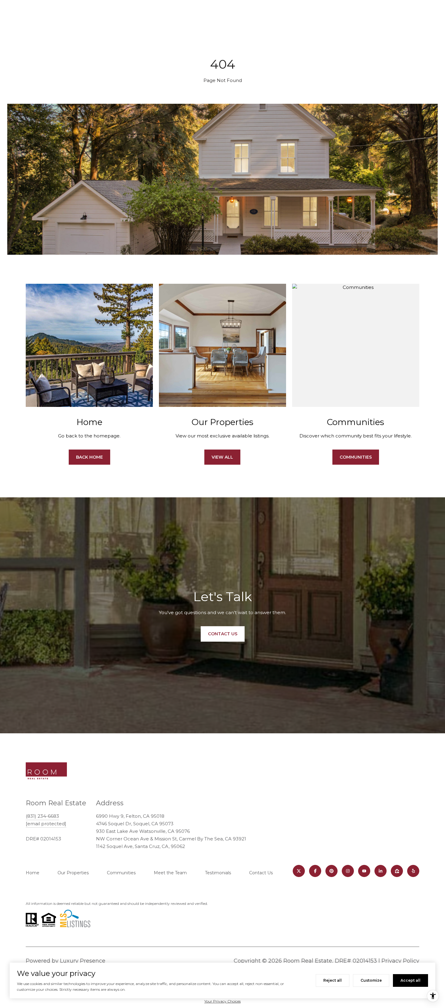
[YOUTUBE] (364, 871)
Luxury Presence (82, 960)
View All (222, 457)
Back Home (89, 457)
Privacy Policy (400, 960)
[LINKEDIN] (380, 871)
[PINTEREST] (331, 871)
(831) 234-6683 (42, 816)
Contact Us (261, 872)
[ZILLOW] (397, 871)
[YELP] (413, 871)
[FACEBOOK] (315, 871)
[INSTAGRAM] (348, 871)
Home (32, 872)
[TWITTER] (299, 871)
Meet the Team (170, 872)
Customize (371, 980)
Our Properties (73, 872)
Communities (356, 457)
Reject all (332, 980)
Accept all (410, 980)
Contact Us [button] (222, 634)
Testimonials (218, 872)
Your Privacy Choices (222, 1001)
